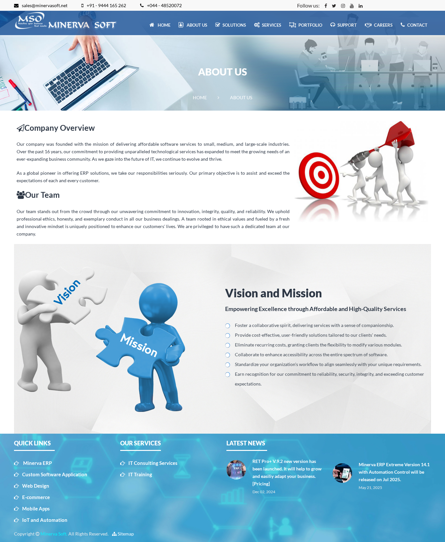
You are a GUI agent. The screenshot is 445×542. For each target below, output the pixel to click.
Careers (383, 25)
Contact (417, 25)
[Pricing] (261, 483)
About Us (196, 25)
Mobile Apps (36, 508)
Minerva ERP (37, 463)
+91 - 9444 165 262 (106, 5)
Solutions (234, 25)
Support (347, 25)
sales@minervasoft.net (44, 5)
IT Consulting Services (153, 463)
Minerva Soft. (53, 533)
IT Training (140, 474)
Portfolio (310, 25)
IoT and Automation (44, 520)
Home (163, 25)
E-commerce (36, 497)
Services (271, 25)
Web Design (35, 486)
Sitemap (125, 533)
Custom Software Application (54, 474)
